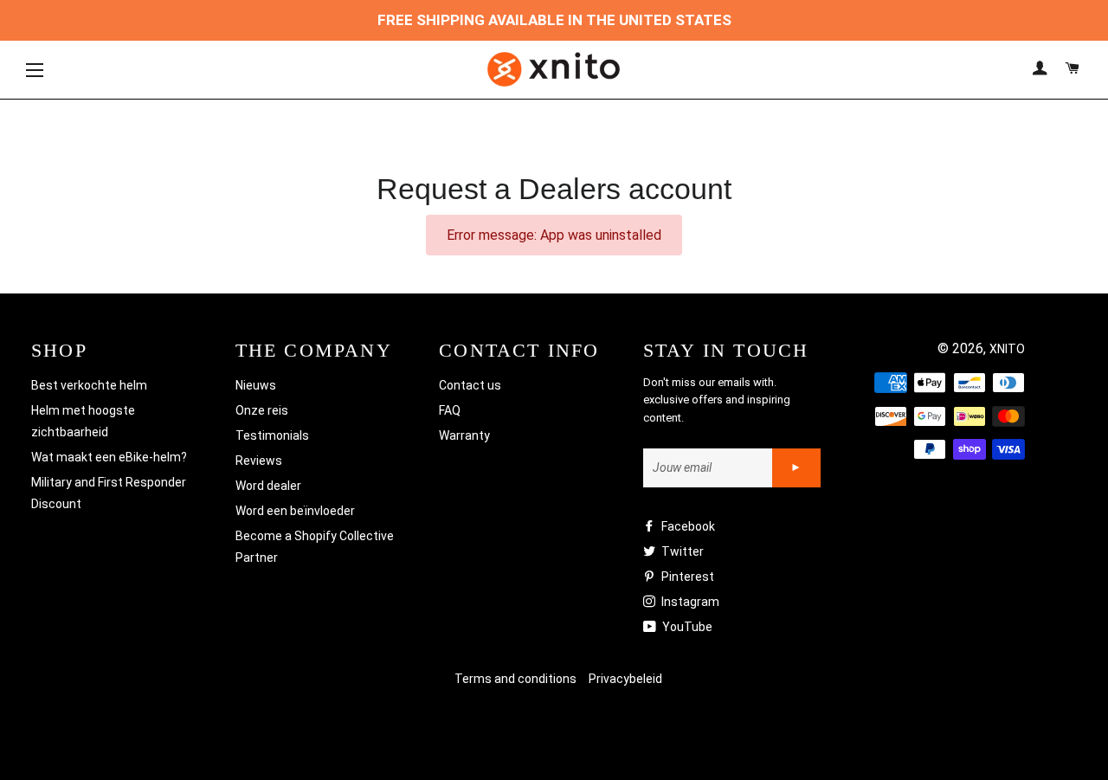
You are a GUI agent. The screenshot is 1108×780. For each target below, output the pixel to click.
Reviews (258, 460)
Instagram (689, 602)
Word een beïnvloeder (295, 511)
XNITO (1007, 349)
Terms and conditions (515, 679)
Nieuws (255, 385)
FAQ (450, 410)
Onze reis (261, 410)
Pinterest (686, 576)
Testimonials (272, 435)
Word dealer (268, 486)
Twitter (681, 551)
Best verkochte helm (89, 385)
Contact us (470, 385)
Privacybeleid (625, 679)
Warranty (464, 435)
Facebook (687, 526)
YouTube (686, 627)
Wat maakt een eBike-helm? (109, 457)
